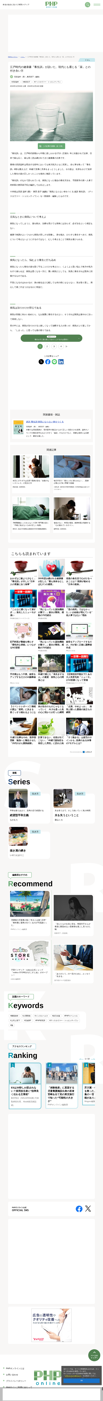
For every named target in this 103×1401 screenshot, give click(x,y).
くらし (87, 60)
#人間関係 (26, 1016)
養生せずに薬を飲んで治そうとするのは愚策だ (51, 338)
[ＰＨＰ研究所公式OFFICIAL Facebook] (79, 1209)
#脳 (11, 1025)
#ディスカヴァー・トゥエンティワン (47, 82)
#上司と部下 (15, 1020)
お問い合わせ (12, 1375)
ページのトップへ (94, 1357)
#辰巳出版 (56, 1016)
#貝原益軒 (15, 82)
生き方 (35, 794)
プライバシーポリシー (73, 1376)
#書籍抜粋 (14, 1016)
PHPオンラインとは (15, 1368)
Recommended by (76, 752)
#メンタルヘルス (41, 1016)
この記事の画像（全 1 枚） (53, 146)
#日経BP (27, 1020)
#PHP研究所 (40, 1020)
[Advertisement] (55, 33)
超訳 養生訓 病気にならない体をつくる (45, 422)
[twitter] (41, 361)
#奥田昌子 (26, 82)
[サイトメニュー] (97, 4)
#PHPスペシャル (71, 1016)
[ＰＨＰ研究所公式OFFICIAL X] (88, 1208)
